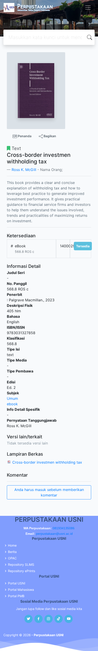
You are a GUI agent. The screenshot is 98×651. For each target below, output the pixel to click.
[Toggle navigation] (88, 7)
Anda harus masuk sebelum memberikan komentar (49, 492)
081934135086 (64, 528)
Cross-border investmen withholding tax (47, 462)
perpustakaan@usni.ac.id (54, 533)
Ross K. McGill (24, 169)
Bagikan (49, 136)
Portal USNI (16, 583)
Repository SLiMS (21, 564)
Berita (12, 551)
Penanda (24, 136)
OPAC (12, 558)
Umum (12, 398)
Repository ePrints (21, 571)
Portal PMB (16, 596)
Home (12, 545)
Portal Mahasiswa (21, 589)
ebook (12, 404)
